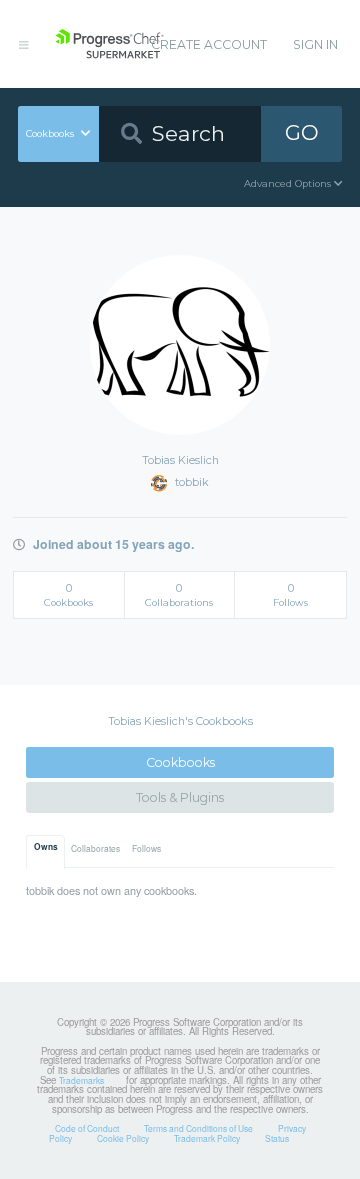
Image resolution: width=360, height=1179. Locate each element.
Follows (146, 848)
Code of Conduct (87, 1128)
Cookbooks (180, 762)
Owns (46, 847)
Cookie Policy (123, 1138)
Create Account (209, 44)
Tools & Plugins (180, 797)
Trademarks (81, 1080)
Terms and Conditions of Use (198, 1128)
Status (277, 1138)
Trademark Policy (207, 1138)
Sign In (315, 44)
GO (302, 132)
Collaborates (95, 848)
